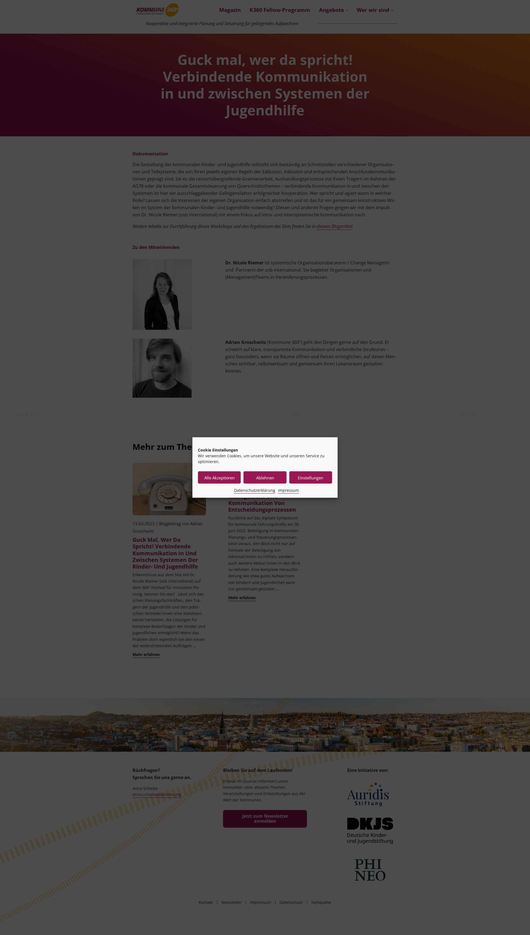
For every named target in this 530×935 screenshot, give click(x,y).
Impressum (288, 490)
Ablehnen (265, 477)
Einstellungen (310, 477)
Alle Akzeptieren (219, 477)
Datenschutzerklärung (254, 490)
